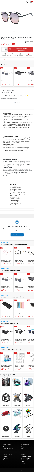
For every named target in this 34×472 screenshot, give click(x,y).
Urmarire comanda (8, 448)
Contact (5, 447)
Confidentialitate (25, 458)
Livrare (5, 456)
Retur (4, 460)
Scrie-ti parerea (17, 235)
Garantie (5, 458)
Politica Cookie (25, 460)
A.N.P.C (23, 461)
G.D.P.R (23, 463)
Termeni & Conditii (26, 456)
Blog (22, 448)
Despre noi (24, 447)
